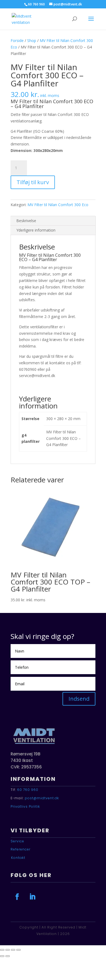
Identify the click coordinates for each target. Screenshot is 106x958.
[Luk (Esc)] (18, 950)
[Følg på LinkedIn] (32, 896)
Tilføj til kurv (33, 182)
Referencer (20, 849)
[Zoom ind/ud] (2, 950)
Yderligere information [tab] (35, 230)
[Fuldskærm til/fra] (7, 950)
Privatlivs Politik (25, 806)
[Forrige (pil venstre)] (2, 956)
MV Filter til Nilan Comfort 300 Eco (57, 204)
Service (17, 841)
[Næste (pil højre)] (7, 956)
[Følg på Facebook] (17, 896)
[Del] (13, 950)
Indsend (78, 698)
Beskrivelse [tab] (26, 220)
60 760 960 (27, 789)
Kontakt (18, 857)
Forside (17, 40)
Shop (31, 40)
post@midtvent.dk (42, 798)
